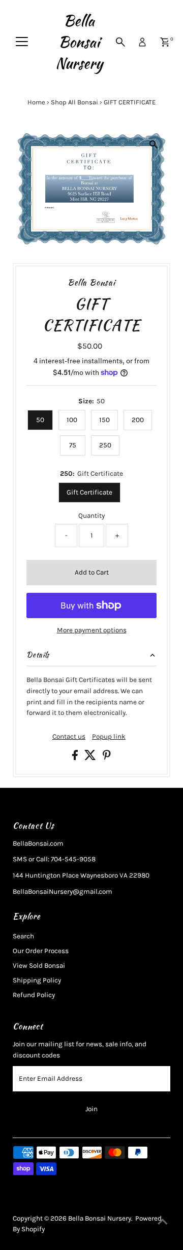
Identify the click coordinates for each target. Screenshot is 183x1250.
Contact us (68, 736)
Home (36, 102)
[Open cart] (165, 42)
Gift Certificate (89, 492)
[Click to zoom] (153, 144)
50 (40, 420)
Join (91, 1109)
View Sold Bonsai (39, 965)
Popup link (109, 736)
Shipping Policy (37, 980)
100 (72, 420)
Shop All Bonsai (74, 102)
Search (23, 936)
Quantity (91, 515)
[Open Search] (120, 42)
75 (72, 445)
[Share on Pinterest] (107, 758)
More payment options (92, 630)
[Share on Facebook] (75, 758)
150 (104, 420)
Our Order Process (41, 951)
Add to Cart (92, 572)
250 (105, 445)
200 (138, 420)
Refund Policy (34, 995)
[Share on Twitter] (91, 758)
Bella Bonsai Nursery (79, 42)
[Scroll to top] (162, 1222)
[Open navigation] (22, 42)
